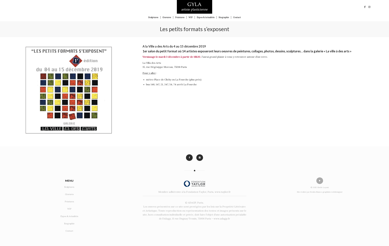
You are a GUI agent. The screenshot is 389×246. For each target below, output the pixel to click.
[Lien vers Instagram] (369, 7)
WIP (69, 209)
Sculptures (69, 187)
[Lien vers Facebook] (365, 7)
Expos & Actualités (69, 216)
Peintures (69, 201)
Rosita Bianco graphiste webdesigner (326, 192)
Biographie (69, 223)
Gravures (69, 194)
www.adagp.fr (222, 218)
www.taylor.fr (223, 191)
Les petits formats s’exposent (194, 29)
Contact (69, 231)
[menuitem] (153, 17)
